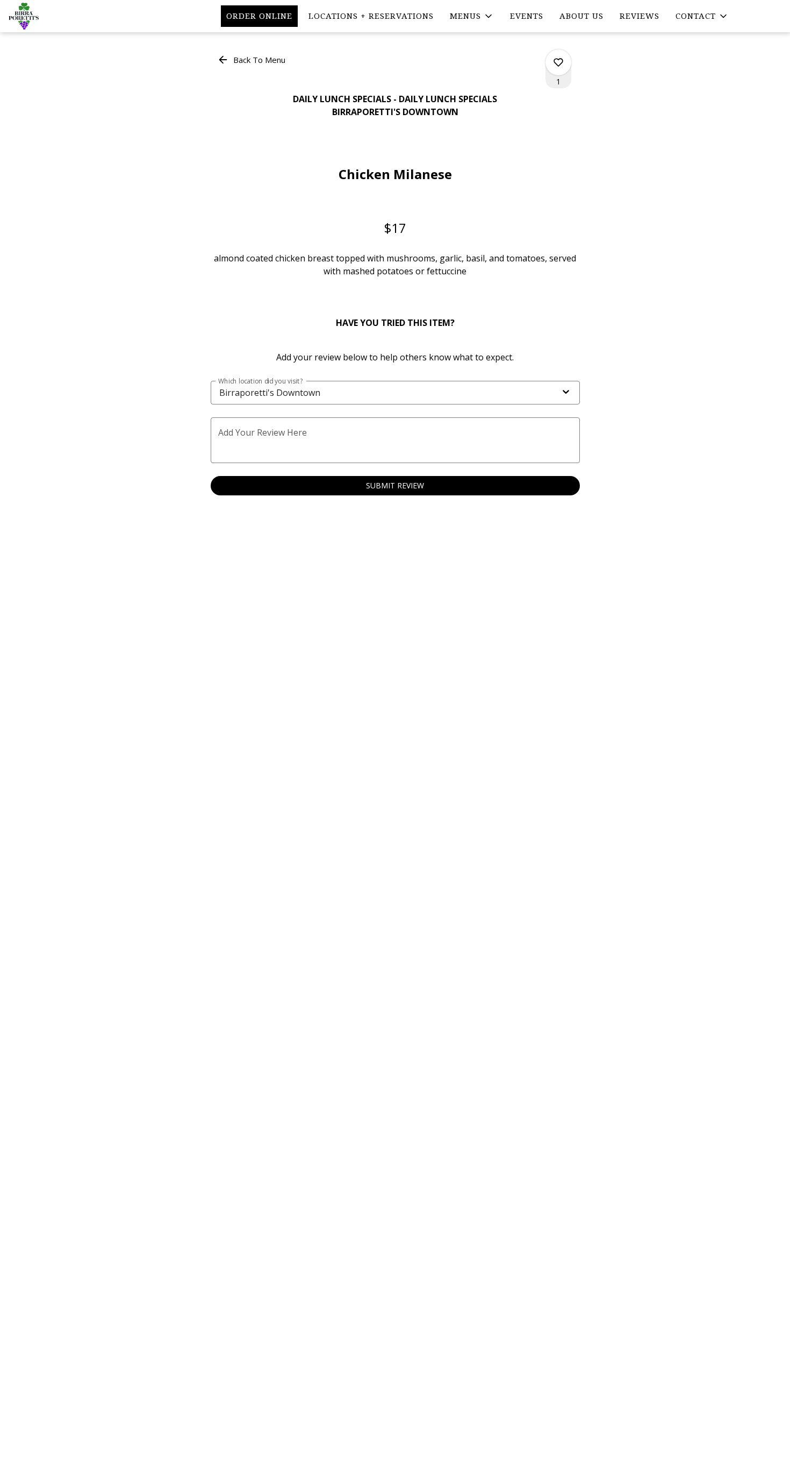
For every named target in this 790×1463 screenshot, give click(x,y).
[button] (471, 16)
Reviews (639, 16)
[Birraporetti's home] (57, 16)
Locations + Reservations (371, 16)
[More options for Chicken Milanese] (558, 62)
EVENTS (526, 16)
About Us (581, 16)
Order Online (259, 16)
